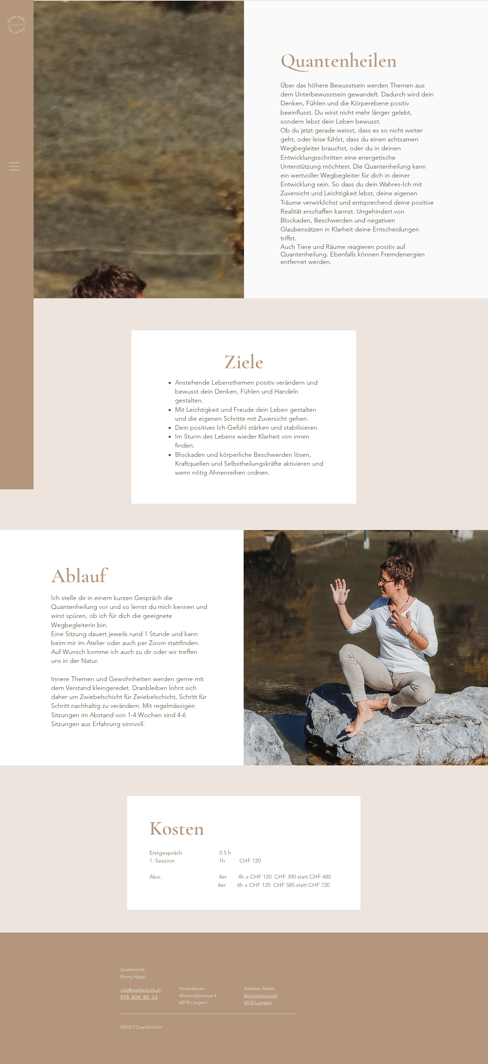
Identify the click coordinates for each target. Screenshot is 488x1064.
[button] (14, 166)
